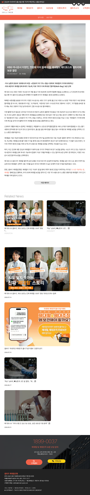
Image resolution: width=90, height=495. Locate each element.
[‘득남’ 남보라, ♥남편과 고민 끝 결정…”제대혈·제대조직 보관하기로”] (66, 213)
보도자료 (49, 17)
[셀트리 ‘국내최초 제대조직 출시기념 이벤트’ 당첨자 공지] (37, 324)
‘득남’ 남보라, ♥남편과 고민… (57, 228)
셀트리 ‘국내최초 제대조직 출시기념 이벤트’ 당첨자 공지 (23, 349)
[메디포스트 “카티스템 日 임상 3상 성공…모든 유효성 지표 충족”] (27, 405)
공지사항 (41, 17)
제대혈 (24, 74)
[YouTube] (78, 4)
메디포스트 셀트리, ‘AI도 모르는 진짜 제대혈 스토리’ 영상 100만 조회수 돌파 (30, 293)
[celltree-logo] (9, 9)
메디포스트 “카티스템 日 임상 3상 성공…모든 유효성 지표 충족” (26, 423)
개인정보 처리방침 (18, 488)
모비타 (33, 488)
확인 (23, 481)
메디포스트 (27, 488)
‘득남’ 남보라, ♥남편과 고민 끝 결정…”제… (18, 381)
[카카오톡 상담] (74, 4)
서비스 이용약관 (8, 488)
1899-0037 (26, 478)
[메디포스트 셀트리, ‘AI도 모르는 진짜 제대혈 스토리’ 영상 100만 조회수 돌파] (23, 213)
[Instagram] (83, 4)
